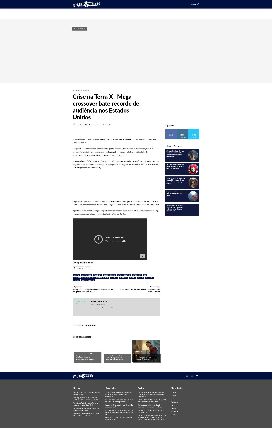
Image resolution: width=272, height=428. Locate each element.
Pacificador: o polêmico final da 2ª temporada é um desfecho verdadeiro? (146, 357)
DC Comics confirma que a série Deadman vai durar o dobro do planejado (175, 166)
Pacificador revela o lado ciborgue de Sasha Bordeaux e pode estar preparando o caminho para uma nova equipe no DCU (152, 417)
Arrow (76, 275)
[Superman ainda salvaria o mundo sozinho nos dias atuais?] (193, 196)
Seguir (182, 129)
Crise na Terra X (109, 275)
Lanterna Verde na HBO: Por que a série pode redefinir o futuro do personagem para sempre (151, 394)
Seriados (82, 28)
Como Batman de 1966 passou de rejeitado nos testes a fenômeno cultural (115, 357)
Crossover (137, 275)
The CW (86, 90)
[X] (192, 376)
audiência (97, 275)
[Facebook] (182, 376)
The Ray (76, 280)
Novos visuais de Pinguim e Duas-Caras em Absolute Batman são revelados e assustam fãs (119, 412)
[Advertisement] (136, 13)
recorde (114, 277)
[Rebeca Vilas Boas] (75, 124)
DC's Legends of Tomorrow (83, 277)
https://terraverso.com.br (99, 304)
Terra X (132, 277)
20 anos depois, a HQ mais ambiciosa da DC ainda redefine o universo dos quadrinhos (118, 394)
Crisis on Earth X (124, 275)
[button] (195, 4)
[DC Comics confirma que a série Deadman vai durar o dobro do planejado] (193, 169)
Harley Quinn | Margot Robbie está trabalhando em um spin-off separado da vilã (93, 290)
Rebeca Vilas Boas (86, 125)
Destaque (79, 349)
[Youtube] (197, 376)
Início (76, 28)
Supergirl (123, 277)
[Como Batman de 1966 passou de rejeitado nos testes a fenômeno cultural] (116, 351)
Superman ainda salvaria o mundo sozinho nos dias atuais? (174, 193)
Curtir (171, 129)
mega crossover (102, 277)
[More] (144, 132)
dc (145, 275)
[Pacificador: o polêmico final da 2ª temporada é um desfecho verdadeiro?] (146, 351)
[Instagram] (187, 376)
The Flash (149, 277)
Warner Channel (88, 280)
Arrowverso (86, 275)
